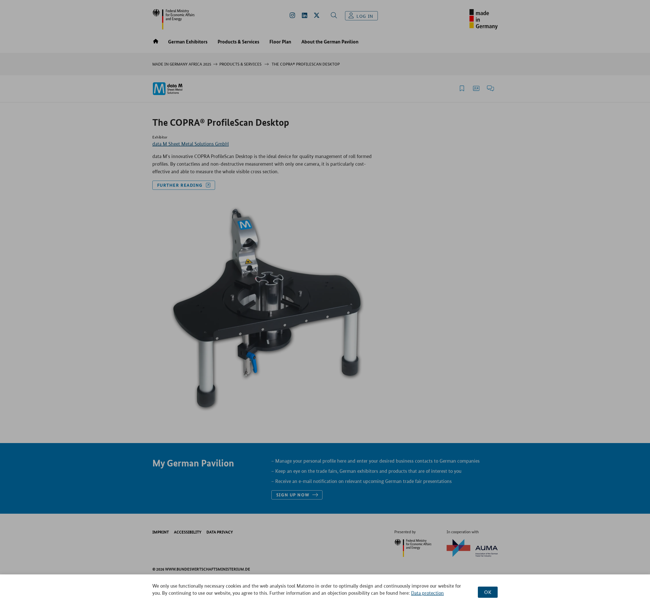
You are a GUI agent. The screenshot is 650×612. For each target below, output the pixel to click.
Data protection (427, 593)
